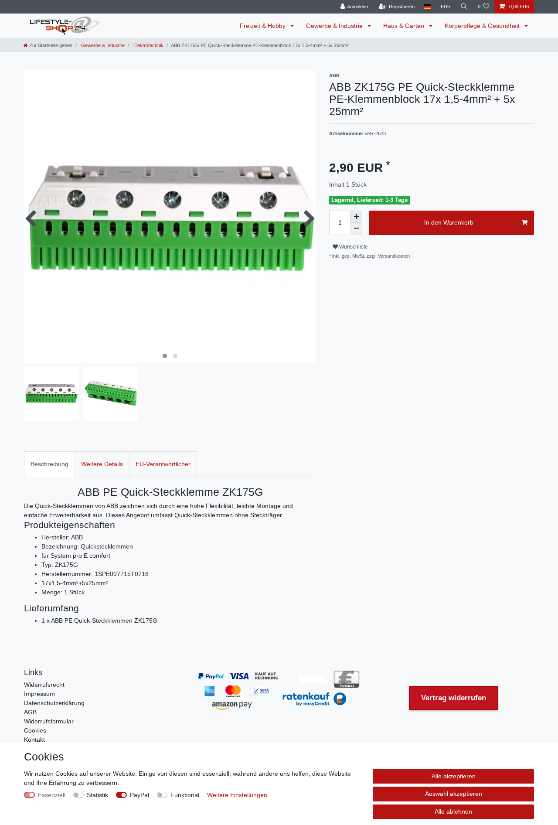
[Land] (427, 7)
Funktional (184, 794)
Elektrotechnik (147, 45)
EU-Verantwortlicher (163, 463)
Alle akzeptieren (454, 776)
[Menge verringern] (356, 229)
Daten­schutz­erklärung (54, 702)
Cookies (35, 730)
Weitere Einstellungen (237, 794)
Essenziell (51, 794)
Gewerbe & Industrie (335, 25)
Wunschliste (353, 247)
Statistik (97, 794)
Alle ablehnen (453, 811)
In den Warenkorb (448, 222)
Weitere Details (102, 463)
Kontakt (34, 739)
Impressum (39, 693)
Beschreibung (49, 463)
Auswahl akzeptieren (453, 793)
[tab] (49, 464)
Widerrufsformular (49, 721)
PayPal (139, 794)
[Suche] (464, 7)
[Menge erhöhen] (356, 217)
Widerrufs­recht (44, 684)
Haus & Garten (404, 25)
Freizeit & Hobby (263, 25)
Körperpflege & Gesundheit (483, 25)
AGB (30, 712)
